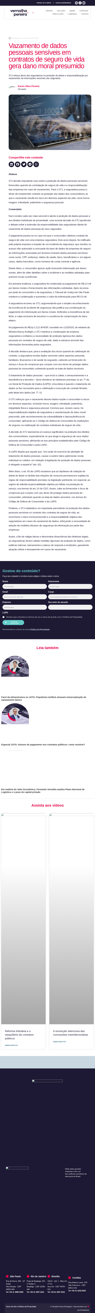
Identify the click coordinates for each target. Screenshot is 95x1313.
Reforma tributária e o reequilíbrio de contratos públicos (19, 1035)
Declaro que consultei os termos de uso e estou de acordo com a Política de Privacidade (44, 617)
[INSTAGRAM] (80, 2)
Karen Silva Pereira (28, 86)
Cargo (51, 592)
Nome (5, 581)
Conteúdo (83, 11)
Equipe (72, 11)
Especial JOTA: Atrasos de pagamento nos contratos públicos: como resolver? (43, 744)
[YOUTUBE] (83, 2)
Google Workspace (63, 3)
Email (5, 592)
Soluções (61, 11)
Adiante (49, 11)
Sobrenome (53, 581)
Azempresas (84, 1310)
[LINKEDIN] (76, 2)
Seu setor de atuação (58, 602)
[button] (11, 164)
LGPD (5, 613)
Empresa (6, 602)
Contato (84, 14)
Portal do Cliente (44, 3)
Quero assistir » (11, 1045)
